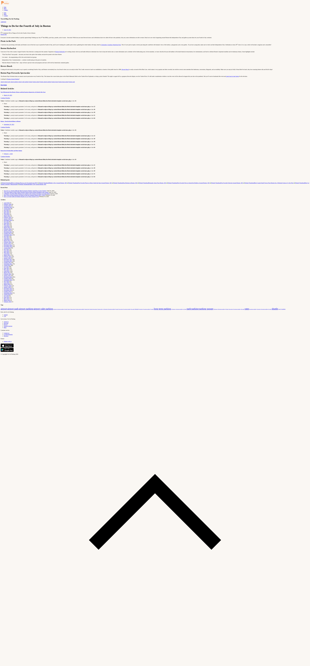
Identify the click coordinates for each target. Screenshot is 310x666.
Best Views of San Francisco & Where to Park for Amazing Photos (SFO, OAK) (24, 195)
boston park (72, 82)
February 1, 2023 (8, 153)
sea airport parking (252, 309)
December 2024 (8, 220)
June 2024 (6, 223)
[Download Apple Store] (7, 347)
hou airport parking (127, 309)
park (189, 308)
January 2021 (7, 275)
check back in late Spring (232, 76)
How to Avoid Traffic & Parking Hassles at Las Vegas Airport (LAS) (21, 196)
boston (30, 82)
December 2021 (8, 259)
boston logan (55, 82)
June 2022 (6, 251)
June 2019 (6, 297)
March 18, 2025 (8, 95)
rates (247, 308)
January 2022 (7, 258)
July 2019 (6, 296)
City (5, 316)
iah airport (137, 309)
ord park (184, 309)
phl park (226, 309)
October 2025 (7, 205)
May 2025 (6, 213)
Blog (5, 8)
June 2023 (6, 237)
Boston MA (4, 34)
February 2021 (7, 274)
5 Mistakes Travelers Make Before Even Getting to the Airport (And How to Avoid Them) (27, 193)
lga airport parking (146, 309)
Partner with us (8, 341)
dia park (117, 309)
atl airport (55, 309)
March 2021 (7, 272)
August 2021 (7, 265)
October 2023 (7, 233)
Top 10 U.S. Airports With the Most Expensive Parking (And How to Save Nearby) (25, 190)
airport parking (14, 82)
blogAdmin (4, 85)
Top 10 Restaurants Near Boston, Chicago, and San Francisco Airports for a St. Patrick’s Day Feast (23, 92)
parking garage (206, 308)
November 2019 (8, 290)
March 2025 (7, 216)
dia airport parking (111, 309)
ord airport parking (179, 309)
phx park (242, 309)
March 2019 (7, 300)
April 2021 (6, 271)
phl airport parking (221, 309)
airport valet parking (23, 82)
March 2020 (7, 284)
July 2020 (6, 281)
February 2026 (7, 204)
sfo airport (259, 309)
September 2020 (8, 280)
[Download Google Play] (7, 351)
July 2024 (6, 221)
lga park (152, 309)
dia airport (106, 309)
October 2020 (7, 278)
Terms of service (8, 326)
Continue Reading (5, 98)
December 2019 (8, 288)
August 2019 (7, 294)
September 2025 (8, 207)
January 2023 (7, 243)
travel (279, 309)
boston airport (36, 82)
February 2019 (7, 301)
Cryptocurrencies (8, 334)
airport (2, 82)
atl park (65, 309)
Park (5, 7)
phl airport (216, 309)
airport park (7, 82)
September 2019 (8, 293)
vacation (283, 309)
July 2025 (6, 210)
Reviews (6, 336)
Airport (6, 314)
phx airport (231, 309)
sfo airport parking (264, 309)
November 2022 (8, 246)
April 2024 (6, 226)
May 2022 (6, 252)
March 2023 (7, 240)
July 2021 (6, 267)
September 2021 (8, 264)
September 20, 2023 (9, 124)
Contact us (6, 333)
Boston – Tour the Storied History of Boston (11, 121)
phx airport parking (237, 309)
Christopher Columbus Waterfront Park (111, 45)
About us (6, 321)
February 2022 (7, 256)
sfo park (269, 309)
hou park (132, 309)
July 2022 (6, 249)
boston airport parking (45, 82)
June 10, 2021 (7, 30)
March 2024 (7, 227)
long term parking (162, 308)
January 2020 (7, 287)
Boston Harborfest (60, 51)
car (103, 309)
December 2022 (8, 245)
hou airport (121, 309)
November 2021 (8, 261)
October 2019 (7, 291)
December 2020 (8, 277)
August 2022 (7, 248)
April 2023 (6, 239)
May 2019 (6, 298)
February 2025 (7, 217)
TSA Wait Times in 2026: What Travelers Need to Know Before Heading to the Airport (26, 192)
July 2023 (6, 236)
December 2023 (8, 232)
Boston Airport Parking (13, 79)
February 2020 (7, 285)
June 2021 (6, 268)
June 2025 (6, 211)
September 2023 (8, 235)
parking (195, 308)
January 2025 (7, 219)
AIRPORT (3, 22)
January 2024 (7, 230)
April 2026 (6, 203)
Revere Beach (125, 69)
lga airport (141, 309)
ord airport (173, 309)
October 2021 (7, 262)
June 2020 (6, 283)
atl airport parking (60, 309)
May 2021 (6, 269)
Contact (6, 10)
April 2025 (6, 214)
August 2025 (7, 208)
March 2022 (7, 255)
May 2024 (6, 224)
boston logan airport (63, 82)
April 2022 (6, 253)
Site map (6, 323)
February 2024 (7, 229)
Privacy (6, 324)
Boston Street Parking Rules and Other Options (11, 150)
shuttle (275, 308)
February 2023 (7, 242)
